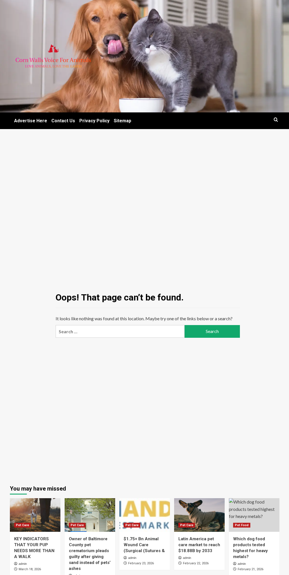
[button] (275, 120)
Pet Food (242, 525)
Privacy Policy (94, 120)
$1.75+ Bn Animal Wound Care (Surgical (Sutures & (144, 544)
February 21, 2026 (250, 569)
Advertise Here (30, 120)
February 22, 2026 (196, 563)
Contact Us (63, 120)
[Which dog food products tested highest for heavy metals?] (254, 515)
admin (23, 563)
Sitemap (122, 120)
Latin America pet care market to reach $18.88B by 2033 (199, 544)
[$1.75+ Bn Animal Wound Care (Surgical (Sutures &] (144, 515)
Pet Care (22, 525)
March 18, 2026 (30, 569)
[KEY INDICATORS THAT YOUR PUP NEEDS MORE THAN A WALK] (35, 515)
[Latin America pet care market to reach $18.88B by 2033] (199, 515)
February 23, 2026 (141, 563)
